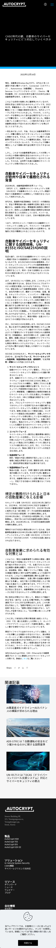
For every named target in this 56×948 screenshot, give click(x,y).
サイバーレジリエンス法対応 (18, 868)
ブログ (8, 892)
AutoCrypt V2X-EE (13, 847)
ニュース (9, 887)
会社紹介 (9, 908)
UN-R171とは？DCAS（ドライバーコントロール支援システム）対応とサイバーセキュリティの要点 (27, 778)
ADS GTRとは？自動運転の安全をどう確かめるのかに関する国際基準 (27, 742)
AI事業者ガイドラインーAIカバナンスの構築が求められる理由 (26, 709)
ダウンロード (11, 884)
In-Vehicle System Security (17, 863)
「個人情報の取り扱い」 (39, 931)
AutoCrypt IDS (11, 844)
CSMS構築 (9, 865)
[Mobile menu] (52, 4)
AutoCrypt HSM (12, 838)
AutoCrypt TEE (11, 841)
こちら (24, 658)
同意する (28, 943)
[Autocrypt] (14, 4)
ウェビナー (10, 889)
